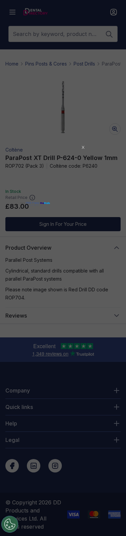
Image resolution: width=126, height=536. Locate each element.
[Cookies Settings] (9, 524)
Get (29, 203)
